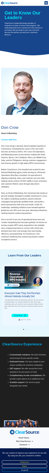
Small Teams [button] (23, 438)
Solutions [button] (23, 445)
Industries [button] (23, 448)
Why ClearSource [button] (23, 441)
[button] (46, 3)
